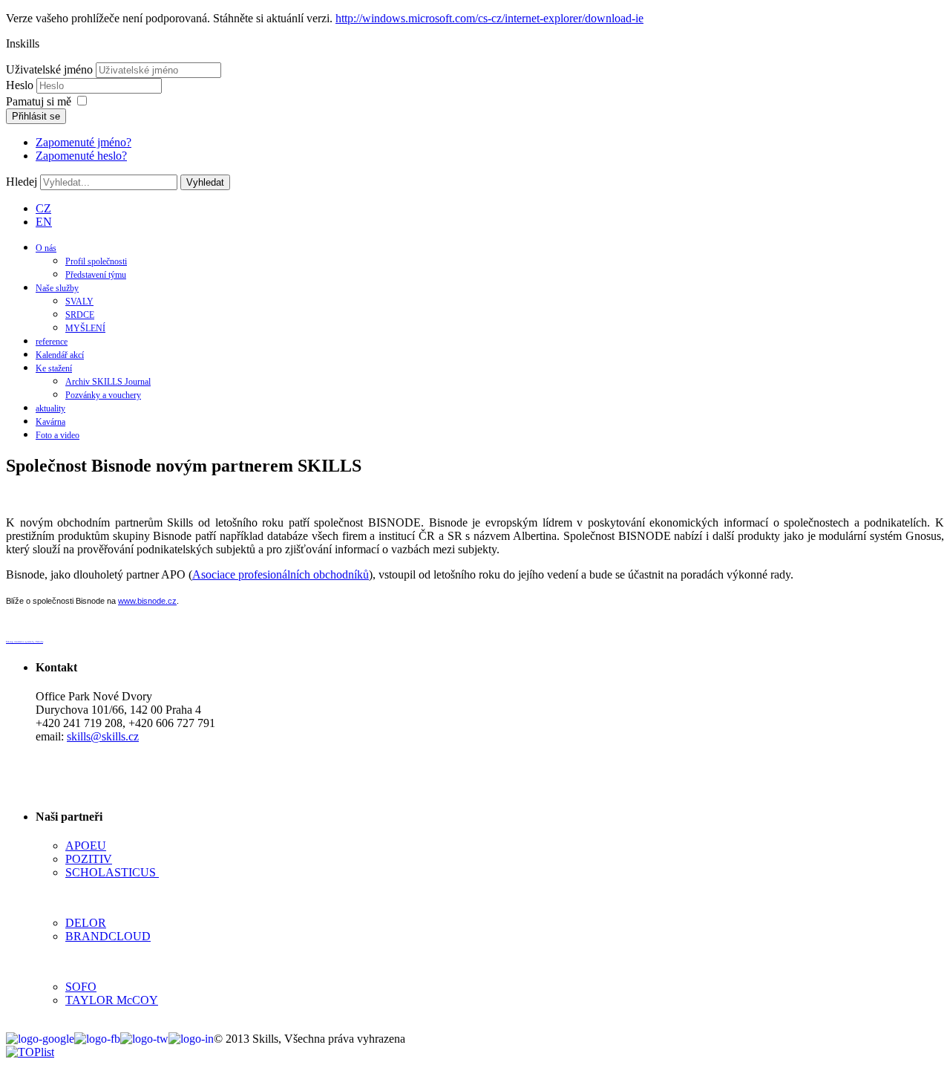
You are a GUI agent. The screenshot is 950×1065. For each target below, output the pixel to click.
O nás (46, 248)
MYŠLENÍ (85, 328)
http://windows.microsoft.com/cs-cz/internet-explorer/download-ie (489, 18)
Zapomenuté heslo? (81, 155)
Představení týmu (95, 275)
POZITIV (88, 859)
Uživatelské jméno (49, 69)
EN (44, 221)
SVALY (79, 301)
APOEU (85, 845)
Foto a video (57, 435)
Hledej (21, 181)
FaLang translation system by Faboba (24, 641)
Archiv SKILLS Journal (108, 382)
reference (52, 341)
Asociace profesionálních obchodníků (280, 574)
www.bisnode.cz (147, 600)
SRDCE (79, 315)
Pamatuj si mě (38, 101)
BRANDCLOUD (108, 936)
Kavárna (50, 422)
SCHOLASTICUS (112, 872)
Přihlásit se (36, 116)
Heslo (21, 85)
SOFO (80, 986)
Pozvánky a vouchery (103, 395)
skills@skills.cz (103, 736)
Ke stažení (54, 368)
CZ (43, 208)
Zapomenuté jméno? (83, 142)
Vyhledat (205, 182)
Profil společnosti (96, 261)
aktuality (50, 408)
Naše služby (57, 288)
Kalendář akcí (60, 355)
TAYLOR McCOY (111, 1000)
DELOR (85, 922)
